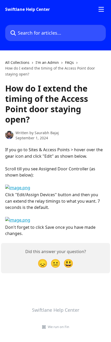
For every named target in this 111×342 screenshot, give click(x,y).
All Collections (17, 62)
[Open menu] (101, 9)
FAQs (69, 62)
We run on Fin (58, 326)
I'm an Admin (47, 62)
